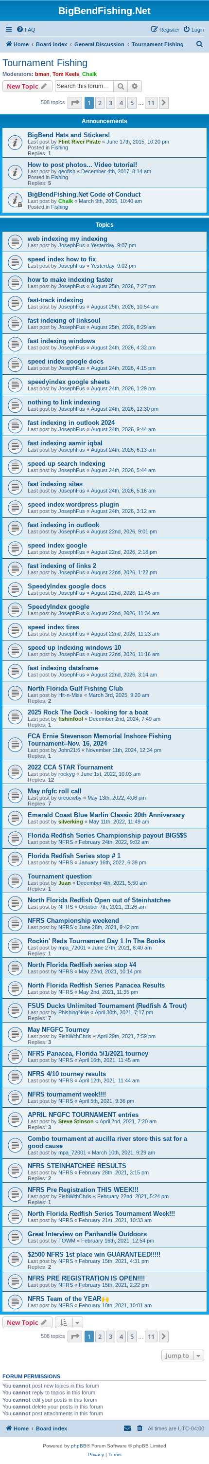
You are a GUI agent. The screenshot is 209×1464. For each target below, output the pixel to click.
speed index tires (53, 627)
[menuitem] (25, 30)
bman (42, 74)
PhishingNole (73, 1012)
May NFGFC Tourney (58, 1029)
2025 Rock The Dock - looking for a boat (88, 712)
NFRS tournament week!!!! (67, 1094)
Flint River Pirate (79, 142)
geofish (66, 171)
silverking (70, 821)
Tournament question (60, 876)
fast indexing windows (61, 341)
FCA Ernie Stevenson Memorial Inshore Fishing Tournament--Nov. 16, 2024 (100, 739)
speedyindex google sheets (69, 381)
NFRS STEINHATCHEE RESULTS (77, 1166)
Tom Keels (65, 74)
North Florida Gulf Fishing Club (75, 688)
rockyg (66, 774)
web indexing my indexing (67, 238)
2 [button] (100, 102)
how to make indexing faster (70, 279)
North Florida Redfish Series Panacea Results (96, 985)
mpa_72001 (72, 948)
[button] (75, 103)
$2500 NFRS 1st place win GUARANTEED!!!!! (94, 1254)
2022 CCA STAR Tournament (70, 767)
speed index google (57, 545)
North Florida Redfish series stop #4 (82, 965)
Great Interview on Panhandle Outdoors (87, 1234)
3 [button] (110, 102)
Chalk (89, 74)
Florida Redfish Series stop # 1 (74, 856)
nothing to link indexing (64, 402)
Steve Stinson (76, 1121)
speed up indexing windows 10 (74, 647)
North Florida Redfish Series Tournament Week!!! (101, 1213)
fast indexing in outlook (63, 525)
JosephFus (71, 245)
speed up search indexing (66, 463)
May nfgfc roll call (55, 791)
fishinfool (70, 719)
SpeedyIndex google (58, 606)
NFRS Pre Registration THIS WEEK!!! (83, 1189)
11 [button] (151, 102)
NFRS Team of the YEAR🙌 (68, 1298)
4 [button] (121, 102)
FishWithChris (74, 1036)
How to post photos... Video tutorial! (82, 164)
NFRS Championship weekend (73, 920)
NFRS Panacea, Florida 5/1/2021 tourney (88, 1053)
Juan (64, 883)
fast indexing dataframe (63, 668)
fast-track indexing (55, 300)
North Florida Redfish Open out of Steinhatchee (99, 900)
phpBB (79, 1445)
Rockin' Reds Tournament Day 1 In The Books (96, 941)
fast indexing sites (55, 484)
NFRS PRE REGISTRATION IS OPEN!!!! (86, 1278)
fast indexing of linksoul (64, 320)
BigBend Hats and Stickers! (69, 135)
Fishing (59, 147)
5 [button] (132, 102)
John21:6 (69, 750)
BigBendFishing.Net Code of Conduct (84, 194)
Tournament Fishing (44, 62)
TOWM (66, 1241)
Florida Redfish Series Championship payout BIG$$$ (107, 835)
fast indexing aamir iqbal (65, 443)
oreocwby (70, 798)
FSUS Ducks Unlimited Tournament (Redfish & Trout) (107, 1005)
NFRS (65, 842)
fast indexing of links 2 (62, 565)
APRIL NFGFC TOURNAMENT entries (83, 1114)
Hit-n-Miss (70, 695)
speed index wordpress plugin (73, 504)
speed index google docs (66, 361)
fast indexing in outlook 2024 (71, 422)
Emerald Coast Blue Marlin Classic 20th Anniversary (106, 815)
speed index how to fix (62, 259)
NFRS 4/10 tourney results (67, 1074)
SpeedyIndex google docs (67, 586)
